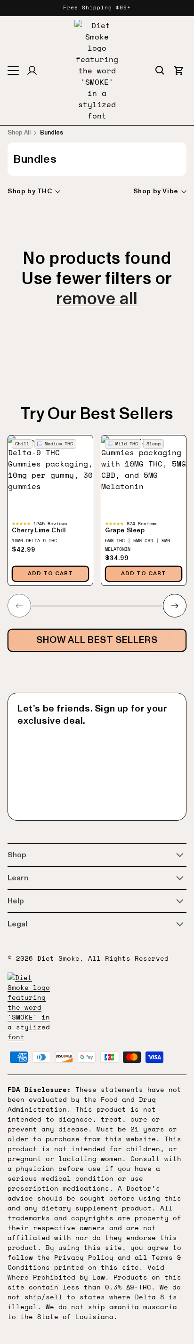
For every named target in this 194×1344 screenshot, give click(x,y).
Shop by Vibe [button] (155, 191)
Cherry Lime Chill (38, 531)
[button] (160, 70)
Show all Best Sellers (97, 640)
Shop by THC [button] (30, 191)
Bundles (51, 132)
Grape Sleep (125, 531)
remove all (97, 299)
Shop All (19, 132)
